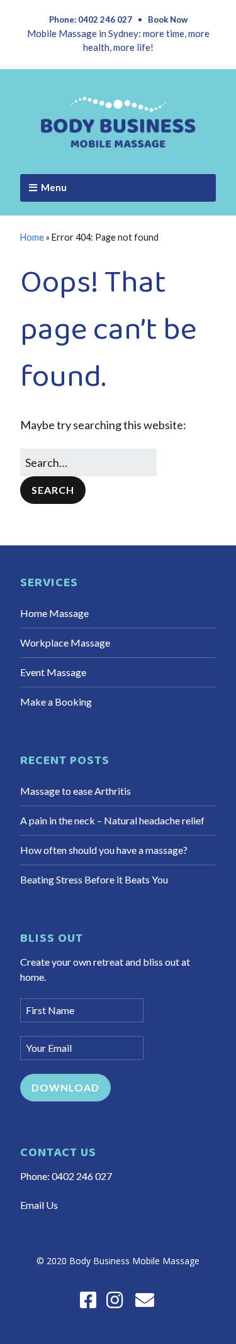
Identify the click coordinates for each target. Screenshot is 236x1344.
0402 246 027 (82, 1176)
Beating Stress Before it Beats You (94, 879)
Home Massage (54, 613)
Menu (54, 187)
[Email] (145, 1299)
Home (32, 237)
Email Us (39, 1205)
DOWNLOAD (65, 1087)
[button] (53, 490)
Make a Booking (56, 702)
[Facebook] (88, 1299)
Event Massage (53, 672)
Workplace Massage (65, 642)
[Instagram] (114, 1299)
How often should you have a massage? (104, 850)
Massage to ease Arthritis (75, 791)
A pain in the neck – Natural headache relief (112, 820)
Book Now (168, 19)
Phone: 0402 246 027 (90, 19)
